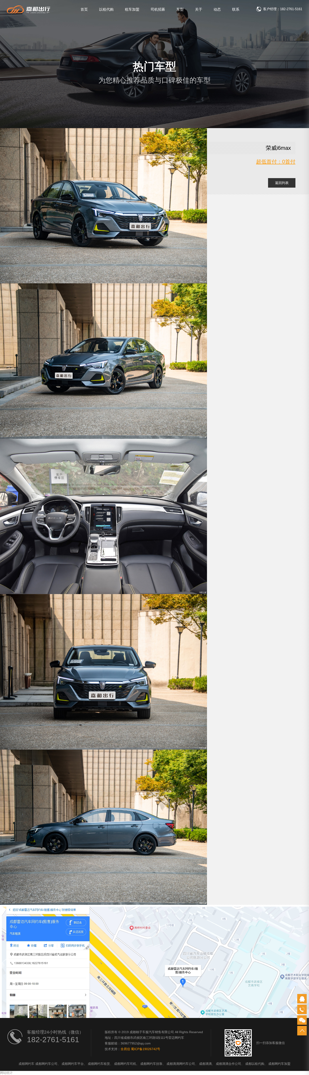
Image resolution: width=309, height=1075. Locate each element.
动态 (217, 9)
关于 (198, 9)
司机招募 (158, 9)
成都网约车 (26, 1063)
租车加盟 (132, 9)
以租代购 (106, 9)
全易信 (125, 1049)
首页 (84, 9)
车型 (180, 9)
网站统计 (6, 1073)
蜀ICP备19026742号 (145, 1049)
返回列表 (282, 183)
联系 (235, 9)
